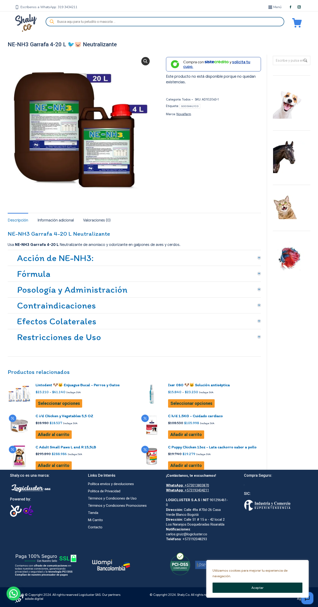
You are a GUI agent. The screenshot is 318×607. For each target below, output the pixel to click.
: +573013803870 (187, 485)
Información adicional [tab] (55, 220)
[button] (145, 61)
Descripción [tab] (18, 220)
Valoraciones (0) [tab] (97, 220)
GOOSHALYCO (190, 106)
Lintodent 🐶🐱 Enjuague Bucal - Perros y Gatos (78, 384)
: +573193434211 (187, 490)
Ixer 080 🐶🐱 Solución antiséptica (199, 384)
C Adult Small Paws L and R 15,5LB (66, 447)
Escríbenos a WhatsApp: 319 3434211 (48, 7)
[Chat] (307, 598)
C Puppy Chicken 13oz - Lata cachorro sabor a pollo (212, 447)
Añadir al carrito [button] (53, 434)
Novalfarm (183, 114)
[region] (257, 579)
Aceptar (257, 588)
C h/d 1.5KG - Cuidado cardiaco (195, 415)
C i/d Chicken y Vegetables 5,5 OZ (64, 415)
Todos (186, 99)
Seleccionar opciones (59, 403)
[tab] (134, 256)
